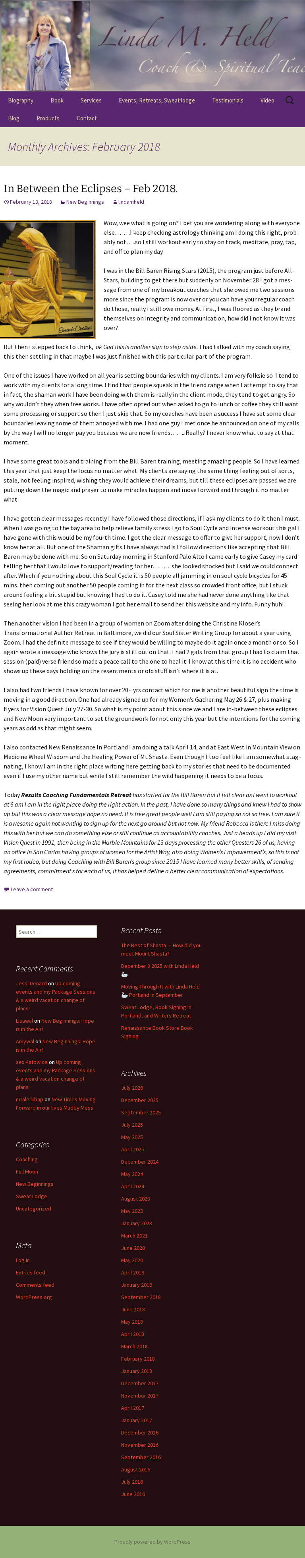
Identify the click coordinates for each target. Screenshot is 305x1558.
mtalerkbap (29, 1099)
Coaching (27, 1159)
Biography (20, 100)
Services (91, 100)
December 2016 (139, 1432)
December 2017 (139, 1383)
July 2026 (132, 1087)
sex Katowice (32, 1062)
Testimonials (227, 100)
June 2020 (133, 1247)
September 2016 (141, 1457)
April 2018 (132, 1334)
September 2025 (141, 1112)
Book (57, 100)
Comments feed (35, 1284)
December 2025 (139, 1100)
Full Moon (27, 1171)
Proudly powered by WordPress (152, 1541)
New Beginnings (85, 201)
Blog (13, 118)
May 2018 (132, 1321)
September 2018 (141, 1297)
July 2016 (132, 1481)
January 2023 (136, 1223)
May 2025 (132, 1137)
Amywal (25, 1041)
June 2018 (133, 1309)
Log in (23, 1260)
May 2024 (132, 1174)
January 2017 (136, 1420)
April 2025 (132, 1149)
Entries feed (30, 1272)
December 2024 (139, 1161)
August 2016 (135, 1469)
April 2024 (132, 1186)
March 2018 (134, 1346)
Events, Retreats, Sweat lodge (157, 100)
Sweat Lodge (31, 1196)
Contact (87, 118)
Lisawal (24, 1020)
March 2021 (134, 1235)
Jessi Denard (31, 983)
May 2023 (132, 1210)
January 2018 (136, 1371)
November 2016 (139, 1444)
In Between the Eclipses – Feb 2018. (91, 188)
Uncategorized (33, 1208)
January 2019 (136, 1284)
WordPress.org (34, 1297)
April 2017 (132, 1407)
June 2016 (133, 1494)
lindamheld (131, 201)
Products (48, 118)
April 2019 (132, 1272)
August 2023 (135, 1198)
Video (267, 100)
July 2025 (132, 1124)
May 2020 (132, 1260)
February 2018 (138, 1358)
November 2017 (139, 1395)
